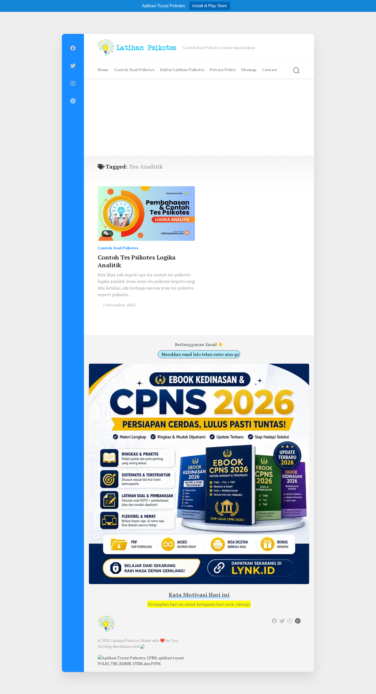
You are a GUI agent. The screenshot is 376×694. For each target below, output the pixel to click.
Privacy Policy (223, 69)
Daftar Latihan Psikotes (182, 69)
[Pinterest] (73, 101)
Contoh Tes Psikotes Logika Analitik (137, 261)
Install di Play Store (209, 5)
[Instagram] (73, 83)
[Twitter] (73, 66)
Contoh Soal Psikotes (134, 69)
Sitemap (249, 69)
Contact (269, 69)
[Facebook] (73, 48)
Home (103, 69)
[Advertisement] (199, 117)
